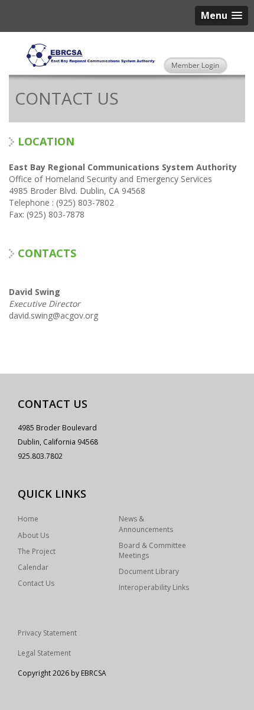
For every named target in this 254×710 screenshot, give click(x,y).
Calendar (33, 567)
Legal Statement (44, 653)
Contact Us (36, 583)
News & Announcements (146, 524)
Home (28, 519)
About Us (33, 535)
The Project (37, 551)
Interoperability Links (154, 587)
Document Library (149, 571)
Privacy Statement (47, 633)
